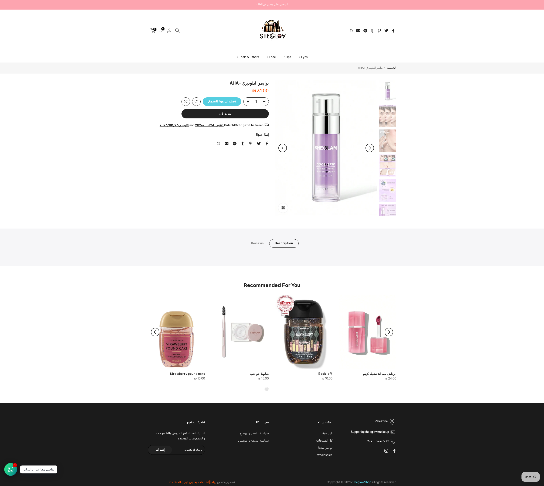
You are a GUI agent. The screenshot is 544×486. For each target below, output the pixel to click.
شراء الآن (225, 113)
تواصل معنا (325, 448)
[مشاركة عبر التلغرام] (365, 30)
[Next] (282, 148)
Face (272, 57)
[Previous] (370, 148)
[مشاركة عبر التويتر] (386, 30)
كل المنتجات (324, 440)
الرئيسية (391, 67)
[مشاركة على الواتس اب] (351, 30)
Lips (288, 57)
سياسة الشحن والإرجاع (254, 433)
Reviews (257, 243)
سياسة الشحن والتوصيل (253, 440)
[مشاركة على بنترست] (379, 30)
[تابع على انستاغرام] (386, 450)
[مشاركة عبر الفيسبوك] (393, 30)
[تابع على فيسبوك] (394, 450)
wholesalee (325, 455)
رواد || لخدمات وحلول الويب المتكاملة (192, 482)
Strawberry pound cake (187, 374)
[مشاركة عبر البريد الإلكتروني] (358, 30)
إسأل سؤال (262, 134)
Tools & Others (249, 57)
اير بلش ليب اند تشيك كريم (379, 374)
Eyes (304, 57)
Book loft (325, 374)
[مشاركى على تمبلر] (372, 30)
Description (284, 243)
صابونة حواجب (259, 374)
